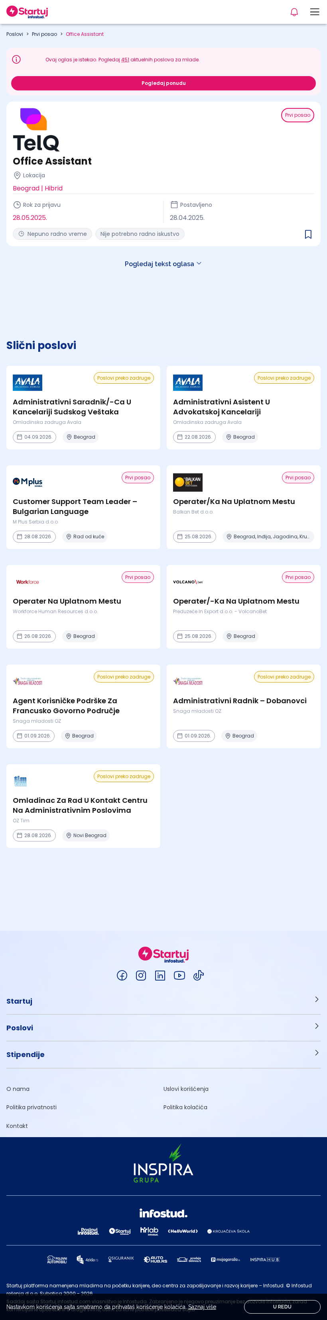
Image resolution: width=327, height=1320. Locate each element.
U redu (282, 1307)
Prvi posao (44, 34)
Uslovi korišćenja (186, 1089)
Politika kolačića (185, 1107)
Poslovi (14, 34)
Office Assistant (85, 34)
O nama (18, 1089)
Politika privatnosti (31, 1107)
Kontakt (17, 1126)
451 (125, 59)
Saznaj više (202, 1307)
